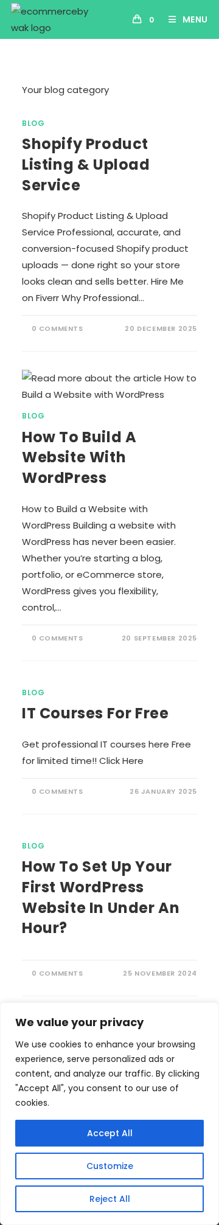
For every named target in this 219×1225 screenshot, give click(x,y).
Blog (33, 123)
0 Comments (57, 328)
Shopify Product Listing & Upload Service (86, 164)
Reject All (109, 1199)
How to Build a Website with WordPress (79, 457)
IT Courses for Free (95, 713)
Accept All (110, 1133)
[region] (109, 1113)
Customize (109, 1166)
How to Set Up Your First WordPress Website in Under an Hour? (100, 897)
